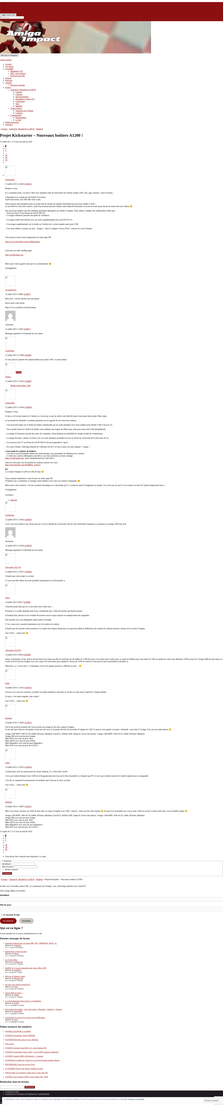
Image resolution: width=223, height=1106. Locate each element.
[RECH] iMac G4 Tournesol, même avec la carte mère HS (26, 1073)
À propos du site (12, 1092)
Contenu (18, 113)
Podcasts (8, 80)
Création (18, 94)
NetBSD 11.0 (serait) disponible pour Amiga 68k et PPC (25, 968)
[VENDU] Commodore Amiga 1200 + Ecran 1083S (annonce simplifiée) (32, 1052)
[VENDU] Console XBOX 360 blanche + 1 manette (24, 1056)
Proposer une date (17, 85)
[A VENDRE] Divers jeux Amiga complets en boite (24, 1069)
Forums (4, 129)
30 (6, 160)
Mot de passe (5, 905)
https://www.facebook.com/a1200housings (22, 242)
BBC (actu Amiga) (18, 73)
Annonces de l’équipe (24, 111)
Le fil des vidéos (11, 960)
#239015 (28, 723)
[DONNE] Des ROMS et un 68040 (18, 1031)
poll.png (13, 500)
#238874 (28, 184)
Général (18, 92)
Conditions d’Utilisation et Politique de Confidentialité (27, 1094)
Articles (8, 78)
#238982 (28, 572)
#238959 (28, 546)
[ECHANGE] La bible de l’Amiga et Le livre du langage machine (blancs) (32, 1060)
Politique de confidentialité (136, 1099)
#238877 (27, 329)
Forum (8, 87)
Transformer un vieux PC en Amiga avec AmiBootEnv (25, 1018)
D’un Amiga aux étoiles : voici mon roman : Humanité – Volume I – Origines (33, 1009)
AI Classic (9, 66)
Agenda (8, 83)
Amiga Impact (6, 60)
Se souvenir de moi (11, 915)
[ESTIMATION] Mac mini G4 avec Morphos (21, 1040)
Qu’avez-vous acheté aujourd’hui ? (18, 985)
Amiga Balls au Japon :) (14, 993)
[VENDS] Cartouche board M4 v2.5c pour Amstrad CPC (26, 1048)
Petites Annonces (12, 122)
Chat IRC (9, 125)
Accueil (8, 64)
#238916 (28, 519)
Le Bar (18, 120)
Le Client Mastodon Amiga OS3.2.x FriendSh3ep (23, 1001)
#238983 (27, 602)
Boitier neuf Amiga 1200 (20, 385)
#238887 (28, 355)
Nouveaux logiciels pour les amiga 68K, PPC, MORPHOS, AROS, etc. (31, 943)
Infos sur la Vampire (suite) (15, 976)
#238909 (28, 407)
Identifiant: (6, 864)
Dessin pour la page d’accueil (16, 952)
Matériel (18, 106)
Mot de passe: (8, 867)
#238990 (27, 655)
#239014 (28, 688)
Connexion (7, 873)
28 (6, 155)
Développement (21, 97)
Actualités (9, 69)
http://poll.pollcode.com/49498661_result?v (23, 465)
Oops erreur (9, 1044)
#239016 (28, 767)
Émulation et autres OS (24, 99)
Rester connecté (11, 869)
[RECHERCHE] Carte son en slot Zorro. (20, 1064)
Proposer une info (17, 76)
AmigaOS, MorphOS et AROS (23, 90)
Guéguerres (20, 101)
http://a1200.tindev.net (14, 255)
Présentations (20, 118)
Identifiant (4, 895)
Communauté (15, 115)
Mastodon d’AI (16, 71)
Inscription (26, 921)
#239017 (28, 806)
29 (6, 158)
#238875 (27, 294)
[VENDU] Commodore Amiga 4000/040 (20, 1036)
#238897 (28, 381)
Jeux (17, 104)
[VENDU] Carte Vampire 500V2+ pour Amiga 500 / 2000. (26, 1077)
